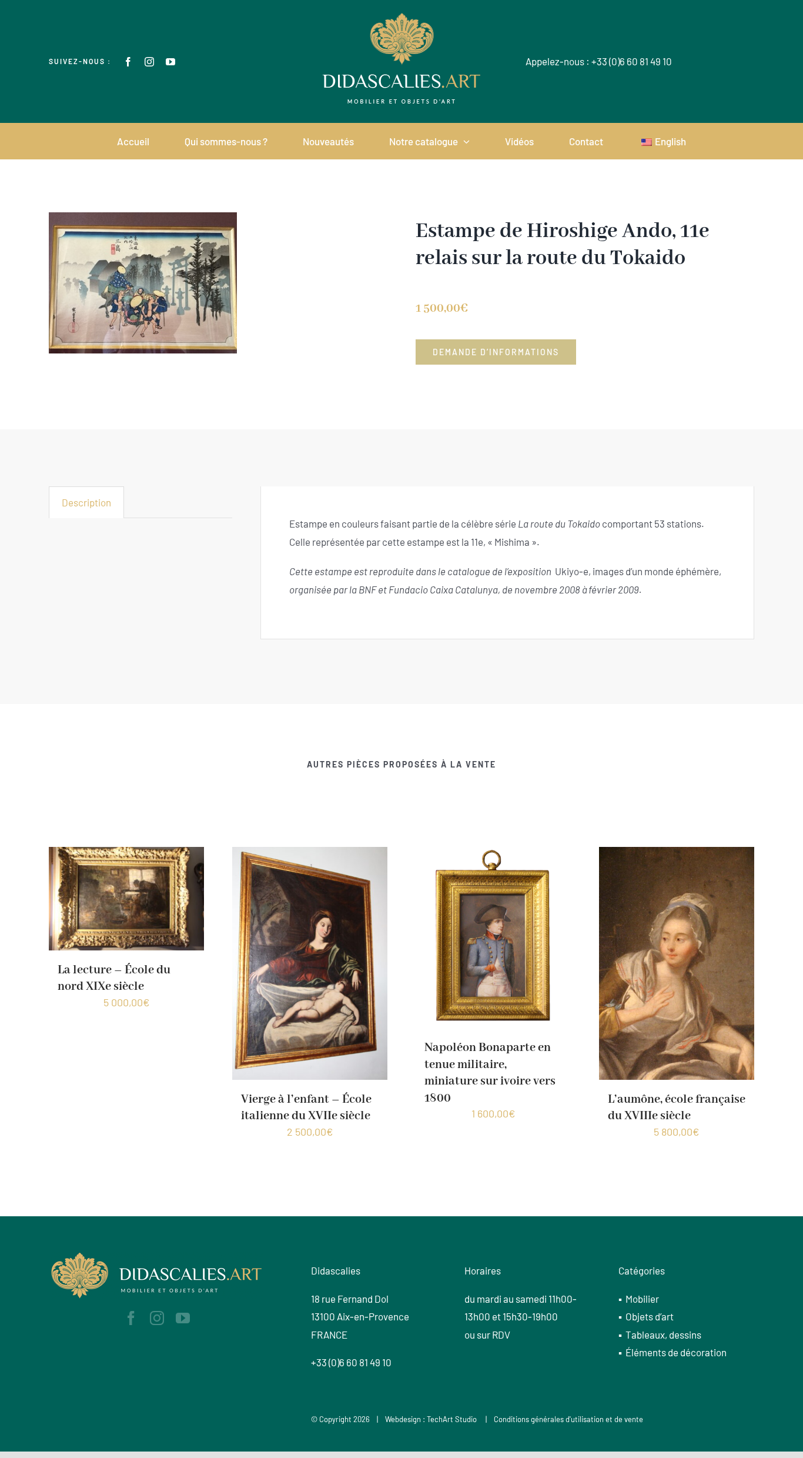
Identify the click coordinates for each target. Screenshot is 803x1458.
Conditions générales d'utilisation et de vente (568, 1419)
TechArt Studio (452, 1419)
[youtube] (170, 61)
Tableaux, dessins (663, 1334)
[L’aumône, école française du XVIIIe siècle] (493, 961)
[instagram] (149, 61)
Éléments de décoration (676, 1352)
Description (86, 502)
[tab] (86, 502)
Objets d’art (649, 1316)
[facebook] (128, 61)
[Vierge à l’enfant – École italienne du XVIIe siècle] (126, 961)
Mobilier (642, 1298)
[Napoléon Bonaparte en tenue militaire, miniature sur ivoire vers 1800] (309, 936)
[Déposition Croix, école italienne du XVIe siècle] (676, 897)
